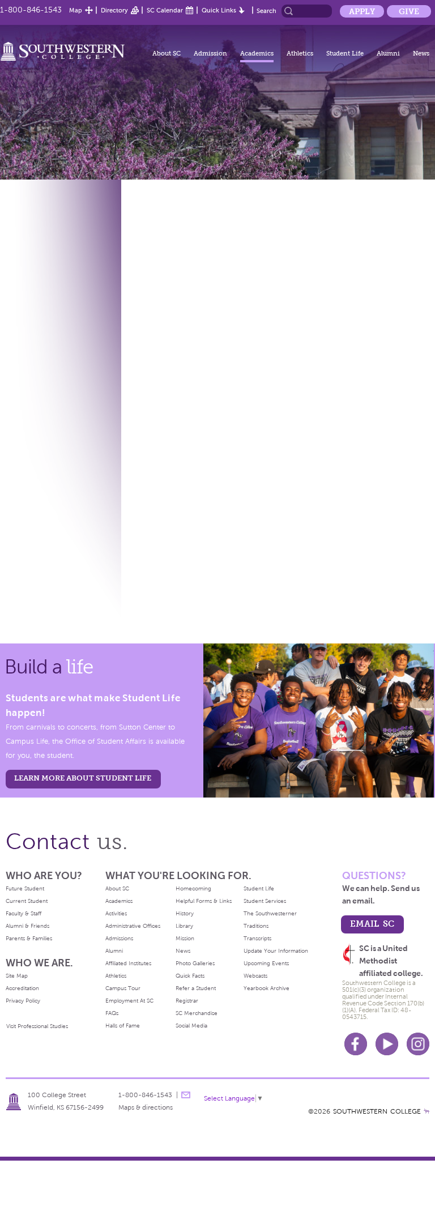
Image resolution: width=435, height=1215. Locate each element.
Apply (362, 11)
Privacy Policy (23, 1000)
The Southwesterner (270, 913)
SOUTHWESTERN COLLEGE (377, 1111)
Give (409, 11)
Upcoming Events (266, 963)
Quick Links (219, 10)
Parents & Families (29, 938)
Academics (257, 53)
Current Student (27, 901)
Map (75, 10)
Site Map (17, 976)
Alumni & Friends (27, 926)
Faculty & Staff (23, 913)
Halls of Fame (122, 1025)
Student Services (265, 901)
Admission (210, 53)
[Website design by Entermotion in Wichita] (426, 1111)
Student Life (345, 53)
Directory (114, 10)
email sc (372, 923)
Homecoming (193, 888)
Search (266, 10)
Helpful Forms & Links (204, 901)
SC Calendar (165, 10)
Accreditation (22, 988)
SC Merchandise (197, 1013)
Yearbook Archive (266, 988)
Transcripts (257, 938)
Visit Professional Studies (37, 1026)
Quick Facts (190, 976)
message (185, 1095)
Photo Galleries (195, 963)
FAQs (111, 1013)
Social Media (191, 1025)
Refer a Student (196, 988)
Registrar (187, 1000)
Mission (185, 938)
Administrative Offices (132, 926)
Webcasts (255, 976)
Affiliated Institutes (128, 963)
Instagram (418, 1044)
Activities (116, 913)
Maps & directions (145, 1107)
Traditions (256, 926)
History (185, 913)
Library (184, 926)
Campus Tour (122, 988)
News (421, 53)
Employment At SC (129, 1000)
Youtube (387, 1044)
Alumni (388, 53)
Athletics (300, 53)
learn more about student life (82, 778)
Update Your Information (276, 951)
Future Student (25, 888)
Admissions (119, 938)
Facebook (355, 1044)
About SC (166, 53)
